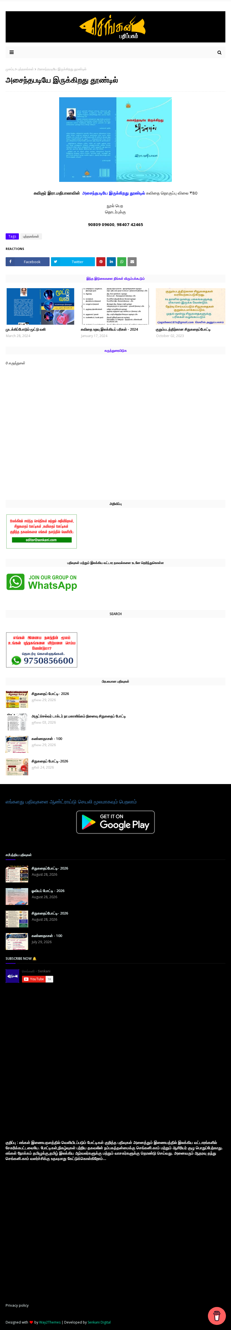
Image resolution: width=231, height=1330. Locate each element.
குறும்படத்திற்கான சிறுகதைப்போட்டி (183, 329)
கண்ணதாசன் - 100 (47, 738)
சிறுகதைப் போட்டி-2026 (50, 761)
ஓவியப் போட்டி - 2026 (48, 890)
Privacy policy (17, 1305)
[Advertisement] (48, 1061)
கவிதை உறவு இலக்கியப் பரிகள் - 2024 (109, 329)
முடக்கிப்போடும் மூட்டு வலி (26, 329)
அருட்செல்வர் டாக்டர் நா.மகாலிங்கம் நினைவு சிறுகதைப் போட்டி (79, 716)
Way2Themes (50, 1322)
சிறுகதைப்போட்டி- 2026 (50, 868)
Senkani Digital (99, 1322)
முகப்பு (10, 69)
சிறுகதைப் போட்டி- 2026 (50, 693)
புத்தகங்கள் (26, 69)
